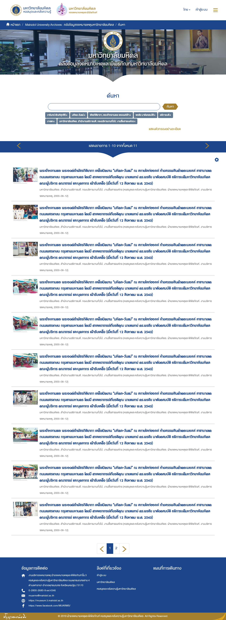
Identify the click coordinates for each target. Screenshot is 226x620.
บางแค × (51, 121)
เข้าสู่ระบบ (101, 575)
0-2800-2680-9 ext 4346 (42, 590)
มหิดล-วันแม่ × (78, 115)
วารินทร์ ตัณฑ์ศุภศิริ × (57, 115)
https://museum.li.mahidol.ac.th (46, 600)
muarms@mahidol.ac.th (41, 595)
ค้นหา (170, 106)
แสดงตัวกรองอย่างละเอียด (165, 129)
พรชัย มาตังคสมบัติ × (145, 115)
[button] (187, 9)
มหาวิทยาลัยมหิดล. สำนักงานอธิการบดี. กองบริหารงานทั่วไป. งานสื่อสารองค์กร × (97, 121)
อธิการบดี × (165, 115)
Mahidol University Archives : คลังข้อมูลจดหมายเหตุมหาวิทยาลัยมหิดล (69, 25)
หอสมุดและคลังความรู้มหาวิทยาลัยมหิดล (116, 589)
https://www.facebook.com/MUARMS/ (49, 605)
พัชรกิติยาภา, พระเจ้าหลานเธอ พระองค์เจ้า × (110, 115)
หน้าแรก (15, 25)
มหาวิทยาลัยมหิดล (106, 582)
